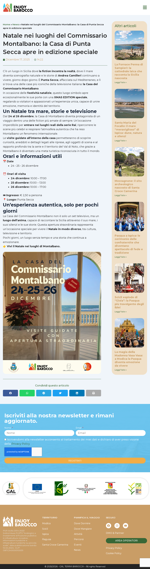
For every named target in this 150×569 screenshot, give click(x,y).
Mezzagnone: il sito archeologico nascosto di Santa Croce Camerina (128, 186)
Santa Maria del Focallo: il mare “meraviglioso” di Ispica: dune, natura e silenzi (128, 129)
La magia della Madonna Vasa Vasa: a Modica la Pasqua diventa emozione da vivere (129, 358)
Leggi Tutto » (121, 82)
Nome (8, 428)
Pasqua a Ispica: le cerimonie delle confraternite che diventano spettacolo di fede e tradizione (129, 244)
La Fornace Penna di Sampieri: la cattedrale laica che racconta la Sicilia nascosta (129, 71)
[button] (10, 393)
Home (6, 24)
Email (79, 428)
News (15, 24)
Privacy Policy (21, 443)
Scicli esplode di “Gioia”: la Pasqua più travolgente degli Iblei (129, 302)
